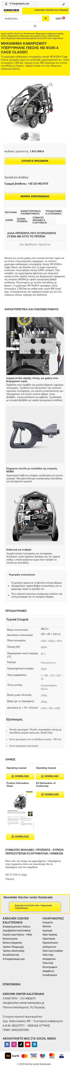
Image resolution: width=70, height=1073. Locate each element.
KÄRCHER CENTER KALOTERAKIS (51, 10)
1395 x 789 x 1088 (51, 708)
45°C (43, 653)
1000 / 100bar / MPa (51, 641)
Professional (29, 34)
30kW (44, 669)
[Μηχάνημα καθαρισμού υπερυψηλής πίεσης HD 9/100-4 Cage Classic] (29, 105)
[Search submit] (45, 18)
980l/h (44, 647)
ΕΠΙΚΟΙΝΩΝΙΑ (12, 984)
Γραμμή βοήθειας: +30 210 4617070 (26, 183)
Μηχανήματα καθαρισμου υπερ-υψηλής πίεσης (27, 36)
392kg (44, 701)
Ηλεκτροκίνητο (48, 662)
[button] (35, 26)
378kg (44, 695)
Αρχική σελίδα (7, 34)
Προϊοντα (18, 34)
